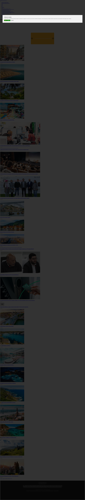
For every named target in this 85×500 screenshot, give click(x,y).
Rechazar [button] (9, 20)
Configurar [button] (12, 20)
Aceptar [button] (5, 20)
